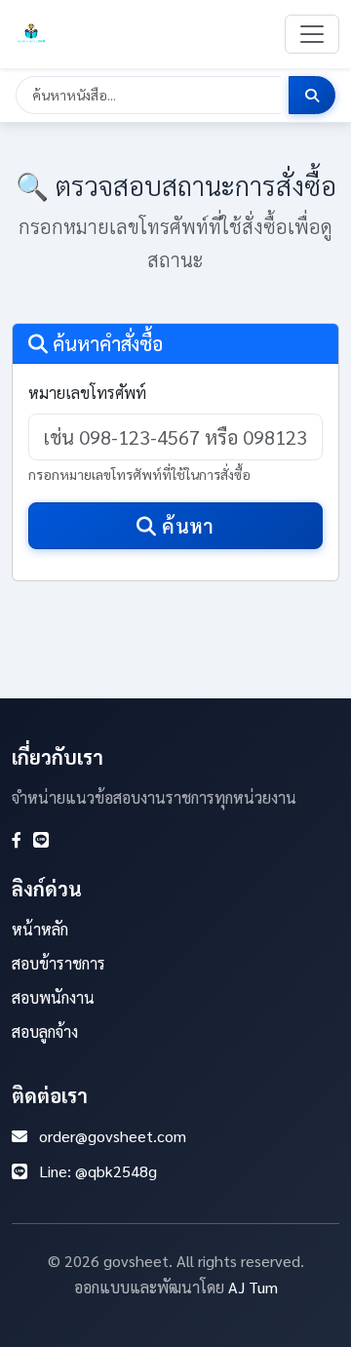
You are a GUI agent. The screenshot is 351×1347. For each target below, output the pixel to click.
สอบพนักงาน (53, 997)
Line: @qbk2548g (98, 1171)
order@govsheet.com (112, 1136)
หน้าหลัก (40, 929)
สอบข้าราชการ (58, 963)
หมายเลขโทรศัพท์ (87, 392)
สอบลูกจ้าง (45, 1031)
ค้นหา (185, 525)
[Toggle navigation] (312, 34)
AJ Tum (253, 1287)
